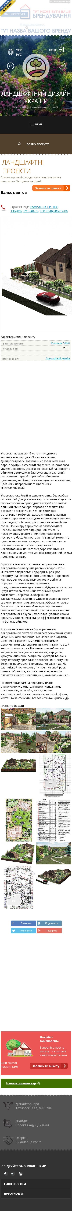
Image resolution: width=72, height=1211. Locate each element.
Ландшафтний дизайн (58, 358)
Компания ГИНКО (44, 207)
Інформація (13, 1194)
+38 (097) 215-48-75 (24, 211)
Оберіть (28, 1140)
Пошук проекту (38, 144)
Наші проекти (15, 1184)
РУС (19, 54)
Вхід (52, 50)
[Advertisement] (36, 409)
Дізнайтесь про (34, 1106)
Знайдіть (32, 1123)
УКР (19, 50)
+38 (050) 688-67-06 (54, 211)
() (23, 1083)
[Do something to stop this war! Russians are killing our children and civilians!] (8, 8)
